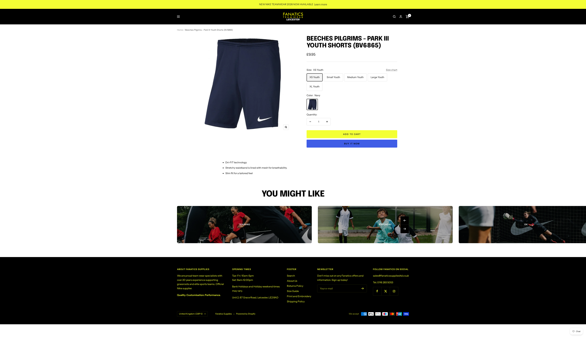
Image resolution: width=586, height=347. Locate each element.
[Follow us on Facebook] (377, 291)
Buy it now (352, 143)
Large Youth (377, 77)
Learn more (320, 4)
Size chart (391, 69)
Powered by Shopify (245, 313)
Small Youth (333, 77)
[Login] (400, 16)
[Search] (394, 16)
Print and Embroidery (299, 296)
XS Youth (314, 77)
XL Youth (314, 86)
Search (291, 275)
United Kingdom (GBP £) (191, 313)
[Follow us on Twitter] (385, 291)
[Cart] (407, 16)
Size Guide (293, 291)
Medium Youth (355, 77)
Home (180, 30)
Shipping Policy (296, 301)
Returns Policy (295, 285)
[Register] (362, 288)
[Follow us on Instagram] (394, 291)
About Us (292, 280)
